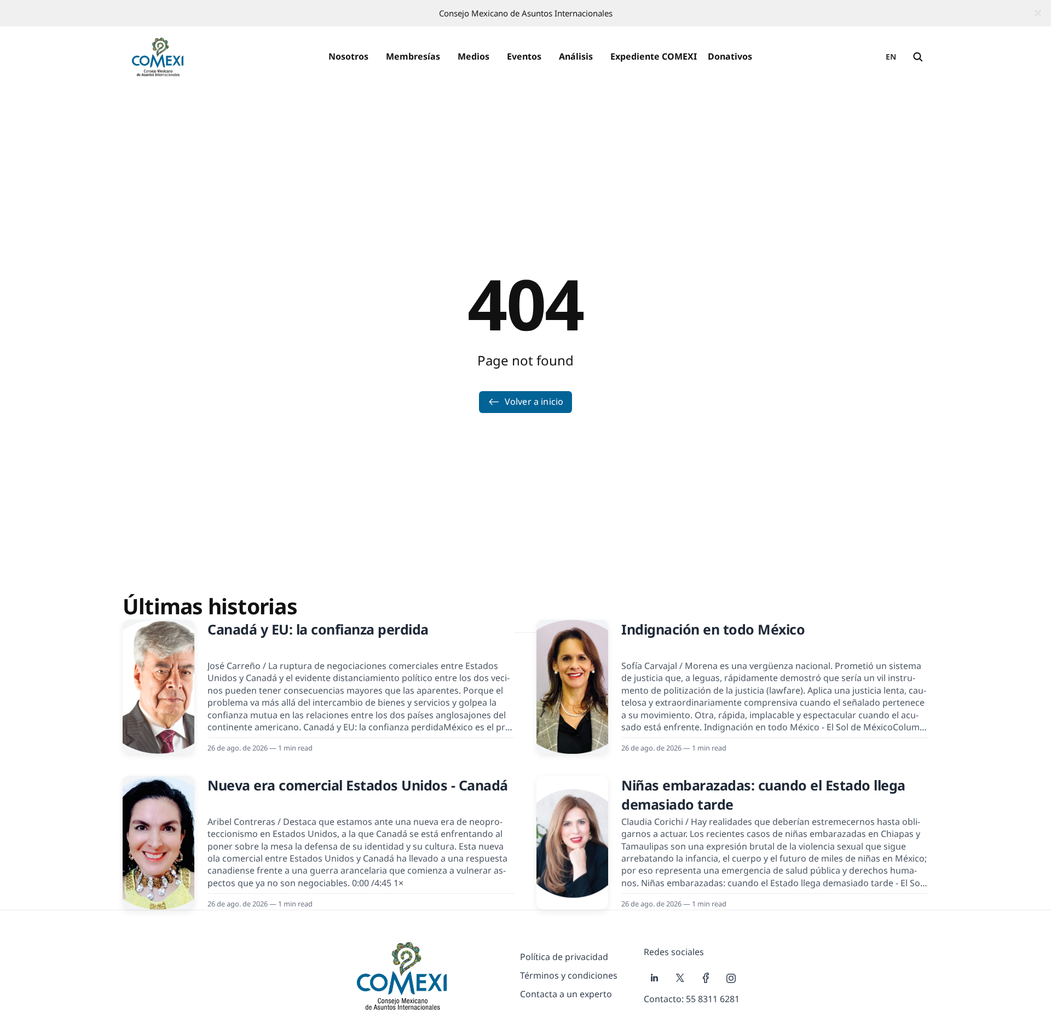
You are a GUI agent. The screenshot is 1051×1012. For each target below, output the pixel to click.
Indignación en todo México (713, 629)
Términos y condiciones (568, 975)
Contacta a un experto (566, 994)
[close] (1038, 13)
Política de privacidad (564, 957)
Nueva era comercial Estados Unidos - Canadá (357, 785)
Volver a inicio (534, 402)
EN (891, 56)
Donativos (730, 56)
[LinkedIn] (654, 978)
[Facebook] (706, 978)
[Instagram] (731, 978)
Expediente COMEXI (653, 56)
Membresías (413, 56)
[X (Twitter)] (680, 978)
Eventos (524, 56)
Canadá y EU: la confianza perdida (318, 629)
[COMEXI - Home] (158, 57)
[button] (348, 57)
